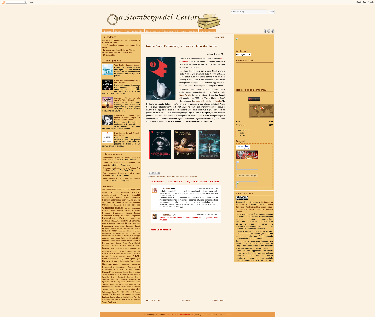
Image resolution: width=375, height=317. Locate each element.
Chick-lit (129, 200)
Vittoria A (123, 299)
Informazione (135, 228)
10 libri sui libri (109, 55)
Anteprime (125, 192)
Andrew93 (126, 190)
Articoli (124, 195)
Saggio (137, 269)
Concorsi (117, 205)
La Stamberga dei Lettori (154, 315)
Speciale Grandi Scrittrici (113, 277)
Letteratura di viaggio (131, 236)
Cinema (137, 200)
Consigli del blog (131, 205)
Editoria (129, 213)
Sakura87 (106, 272)
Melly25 (137, 243)
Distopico (106, 213)
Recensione (110, 264)
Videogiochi (106, 299)
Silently (111, 274)
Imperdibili (107, 226)
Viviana (130, 299)
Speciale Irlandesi (110, 279)
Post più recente (153, 300)
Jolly (127, 233)
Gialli (128, 221)
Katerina (166, 188)
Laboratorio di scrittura (111, 236)
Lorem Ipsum (126, 240)
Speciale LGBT (109, 282)
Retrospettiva (108, 267)
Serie (104, 274)
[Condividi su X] (156, 173)
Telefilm (105, 294)
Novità (117, 254)
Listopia (132, 238)
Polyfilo (136, 256)
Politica (128, 256)
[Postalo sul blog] (153, 173)
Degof (113, 211)
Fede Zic (135, 218)
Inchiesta (129, 226)
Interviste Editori (125, 231)
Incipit (137, 226)
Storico (121, 292)
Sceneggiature (117, 272)
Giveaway (136, 221)
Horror (128, 223)
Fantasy (123, 218)
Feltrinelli (107, 221)
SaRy (130, 269)
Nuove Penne (126, 254)
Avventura (135, 197)
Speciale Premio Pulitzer (123, 287)
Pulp (127, 259)
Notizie (110, 254)
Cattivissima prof (118, 200)
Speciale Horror (133, 277)
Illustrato (136, 223)
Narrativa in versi (122, 249)
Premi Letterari (109, 259)
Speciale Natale (108, 284)
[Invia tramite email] (150, 173)
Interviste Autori (109, 231)
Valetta (136, 297)
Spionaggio (106, 292)
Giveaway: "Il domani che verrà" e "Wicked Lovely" (127, 99)
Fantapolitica (134, 216)
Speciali (136, 289)
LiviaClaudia (115, 240)
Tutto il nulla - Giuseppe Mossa (126, 65)
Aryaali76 (136, 195)
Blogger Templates (223, 315)
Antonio (136, 192)
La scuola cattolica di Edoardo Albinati (119, 50)
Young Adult (107, 302)
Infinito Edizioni (123, 228)
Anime (104, 192)
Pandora (137, 254)
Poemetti (115, 256)
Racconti (106, 261)
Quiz (138, 259)
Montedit (114, 245)
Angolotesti (135, 190)
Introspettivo (118, 233)
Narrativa (108, 248)
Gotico (105, 223)
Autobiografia (107, 197)
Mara (130, 243)
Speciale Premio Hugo (124, 284)
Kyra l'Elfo (136, 233)
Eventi (126, 216)
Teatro (137, 292)
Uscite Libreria (116, 297)
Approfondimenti (109, 195)
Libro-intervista (108, 238)
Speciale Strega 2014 (123, 289)
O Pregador (200, 315)
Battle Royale (185, 95)
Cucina (127, 208)
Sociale (118, 274)
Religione (125, 264)
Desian (120, 211)
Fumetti (123, 221)
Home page (185, 300)
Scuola (125, 272)
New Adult (136, 251)
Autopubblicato (122, 197)
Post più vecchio (218, 300)
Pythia (132, 259)
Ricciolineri (120, 267)
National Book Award (118, 251)
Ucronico (120, 294)
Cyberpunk (136, 208)
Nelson (130, 251)
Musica (131, 245)
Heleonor (120, 223)
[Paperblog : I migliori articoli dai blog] (243, 149)
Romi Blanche (120, 269)
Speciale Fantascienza (131, 274)
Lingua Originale (121, 238)
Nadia (138, 245)
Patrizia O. (106, 256)
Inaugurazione (120, 226)
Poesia (122, 256)
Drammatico (118, 213)
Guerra (112, 223)
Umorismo (129, 294)
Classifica (119, 202)
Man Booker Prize (119, 243)
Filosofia (115, 221)
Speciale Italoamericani (130, 279)
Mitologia (105, 245)
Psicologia (120, 259)
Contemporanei (112, 207)
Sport (114, 292)
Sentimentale (134, 272)
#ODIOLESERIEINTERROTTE (111, 190)
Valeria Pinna (128, 297)
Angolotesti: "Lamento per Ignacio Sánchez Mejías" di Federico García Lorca (127, 118)
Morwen (123, 246)
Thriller (112, 294)
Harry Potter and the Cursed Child (117, 52)
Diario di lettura (132, 211)
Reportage (136, 264)
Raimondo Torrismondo (130, 261)
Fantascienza (109, 218)
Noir (104, 254)
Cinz (103, 202)
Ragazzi (115, 261)
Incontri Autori (109, 228)
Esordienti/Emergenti (112, 215)
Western (137, 299)
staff (115, 302)
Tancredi (130, 292)
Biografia (106, 200)
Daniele (105, 211)
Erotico (137, 213)
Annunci (114, 192)
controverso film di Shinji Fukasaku (207, 101)
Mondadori (175, 176)
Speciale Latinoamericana (129, 282)
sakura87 (167, 215)
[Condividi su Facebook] (158, 173)
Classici (110, 202)
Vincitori (114, 299)
